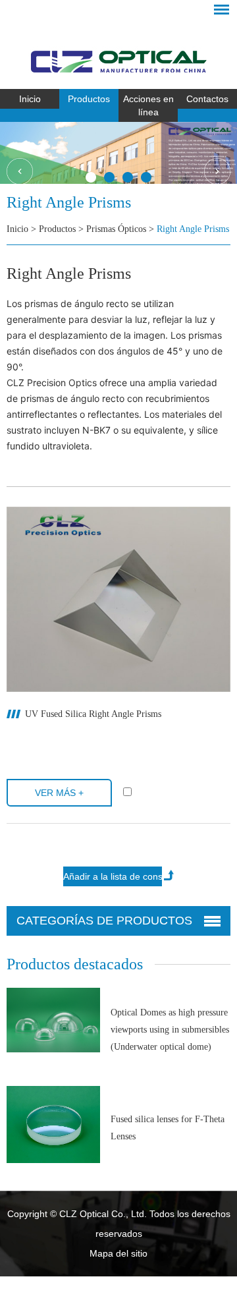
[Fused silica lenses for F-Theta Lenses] (53, 1124)
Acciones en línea (148, 105)
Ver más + (59, 792)
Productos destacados (75, 964)
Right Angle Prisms (193, 229)
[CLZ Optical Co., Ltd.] (118, 49)
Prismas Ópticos (116, 229)
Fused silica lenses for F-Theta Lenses (167, 1127)
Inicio (30, 99)
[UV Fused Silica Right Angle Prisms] (118, 599)
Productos (89, 99)
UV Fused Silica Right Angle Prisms (93, 714)
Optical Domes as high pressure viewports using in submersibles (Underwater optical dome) (170, 1030)
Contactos (207, 99)
